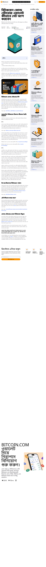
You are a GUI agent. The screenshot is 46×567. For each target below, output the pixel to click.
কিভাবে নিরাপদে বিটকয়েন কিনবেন (19, 190)
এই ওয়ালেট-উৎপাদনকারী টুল (22, 141)
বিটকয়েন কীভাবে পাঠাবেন (36, 93)
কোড (15, 205)
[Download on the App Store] (4, 480)
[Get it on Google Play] (11, 480)
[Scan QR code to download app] (16, 480)
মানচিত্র (11, 236)
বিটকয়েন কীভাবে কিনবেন (36, 139)
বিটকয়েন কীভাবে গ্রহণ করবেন (36, 116)
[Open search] (37, 2)
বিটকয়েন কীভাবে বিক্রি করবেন (36, 162)
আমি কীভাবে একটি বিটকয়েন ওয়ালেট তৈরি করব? (14, 110)
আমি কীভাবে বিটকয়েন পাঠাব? (11, 194)
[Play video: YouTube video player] (14, 86)
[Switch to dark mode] (35, 2)
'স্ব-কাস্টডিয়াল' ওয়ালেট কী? (35, 71)
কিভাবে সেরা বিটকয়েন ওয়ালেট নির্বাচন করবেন (36, 48)
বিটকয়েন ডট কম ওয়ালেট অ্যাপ (6, 221)
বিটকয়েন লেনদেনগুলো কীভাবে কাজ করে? (13, 130)
